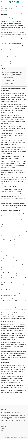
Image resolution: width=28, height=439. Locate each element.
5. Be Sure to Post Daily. (9, 83)
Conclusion (4, 85)
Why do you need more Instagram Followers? (12, 72)
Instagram (10, 49)
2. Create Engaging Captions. (10, 79)
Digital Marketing (10, 6)
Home (2, 6)
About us (3, 430)
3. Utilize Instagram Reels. (9, 80)
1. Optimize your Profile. (8, 77)
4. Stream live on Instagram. (9, 81)
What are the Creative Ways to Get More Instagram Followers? (11, 75)
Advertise (3, 426)
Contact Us (4, 428)
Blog (5, 6)
